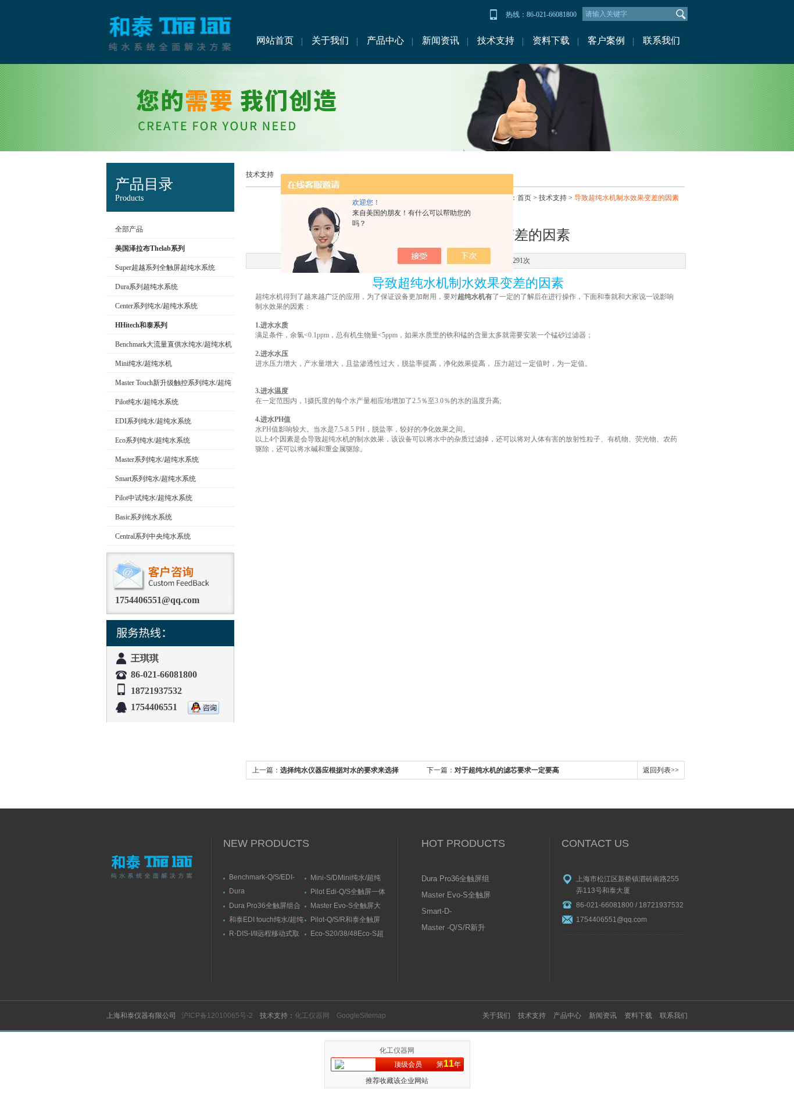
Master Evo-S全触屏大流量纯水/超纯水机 (345, 905)
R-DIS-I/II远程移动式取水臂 (264, 933)
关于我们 (330, 40)
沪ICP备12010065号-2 (217, 1015)
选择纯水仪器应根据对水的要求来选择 (339, 770)
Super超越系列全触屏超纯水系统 (165, 267)
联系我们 (661, 40)
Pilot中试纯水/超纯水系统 (153, 498)
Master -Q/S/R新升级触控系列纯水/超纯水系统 (453, 928)
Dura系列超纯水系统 (146, 287)
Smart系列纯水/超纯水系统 (155, 479)
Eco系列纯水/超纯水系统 (152, 440)
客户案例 (606, 40)
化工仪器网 (312, 1015)
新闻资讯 (440, 40)
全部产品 (129, 229)
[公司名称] (170, 32)
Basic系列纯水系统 (143, 517)
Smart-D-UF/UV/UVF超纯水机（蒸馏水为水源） (455, 912)
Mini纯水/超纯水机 (143, 363)
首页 (524, 198)
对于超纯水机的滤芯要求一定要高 (507, 770)
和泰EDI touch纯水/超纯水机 (266, 919)
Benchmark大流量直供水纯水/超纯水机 (173, 344)
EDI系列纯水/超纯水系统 (153, 421)
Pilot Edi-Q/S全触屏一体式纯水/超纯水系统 (347, 891)
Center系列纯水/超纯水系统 (156, 306)
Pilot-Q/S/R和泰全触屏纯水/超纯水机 (345, 919)
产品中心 (385, 40)
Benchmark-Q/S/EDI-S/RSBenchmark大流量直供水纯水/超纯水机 (265, 877)
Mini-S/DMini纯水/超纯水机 (345, 877)
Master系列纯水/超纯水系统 (157, 459)
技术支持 (495, 40)
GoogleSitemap (361, 1015)
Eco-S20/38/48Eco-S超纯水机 (347, 933)
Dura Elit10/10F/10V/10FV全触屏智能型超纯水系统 (265, 891)
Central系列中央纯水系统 (153, 536)
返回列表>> (661, 770)
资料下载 (551, 40)
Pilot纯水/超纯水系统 (146, 402)
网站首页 (275, 40)
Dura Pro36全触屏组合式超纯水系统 (265, 905)
